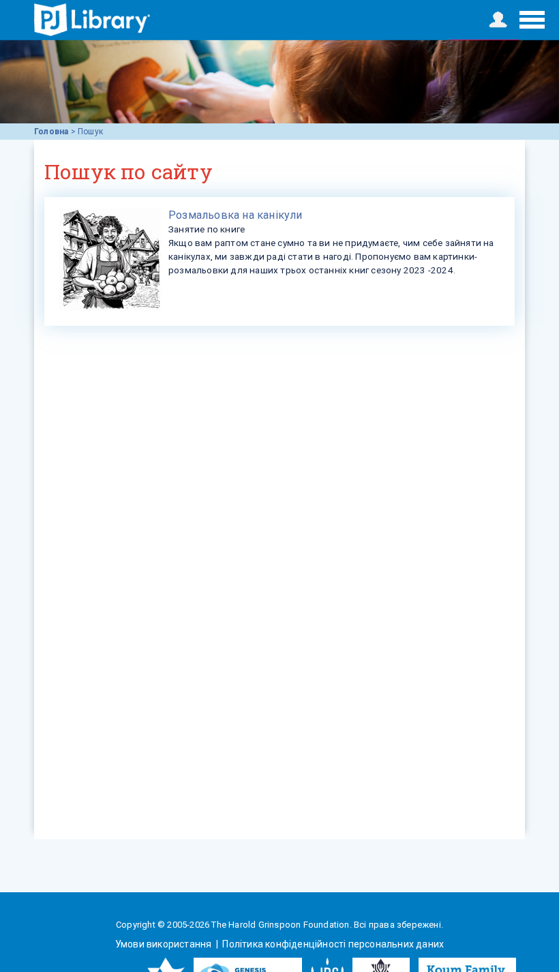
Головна (51, 131)
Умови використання (164, 944)
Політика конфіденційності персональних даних (332, 944)
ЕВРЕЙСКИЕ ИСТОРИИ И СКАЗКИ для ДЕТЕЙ (92, 19)
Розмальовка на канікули (235, 215)
